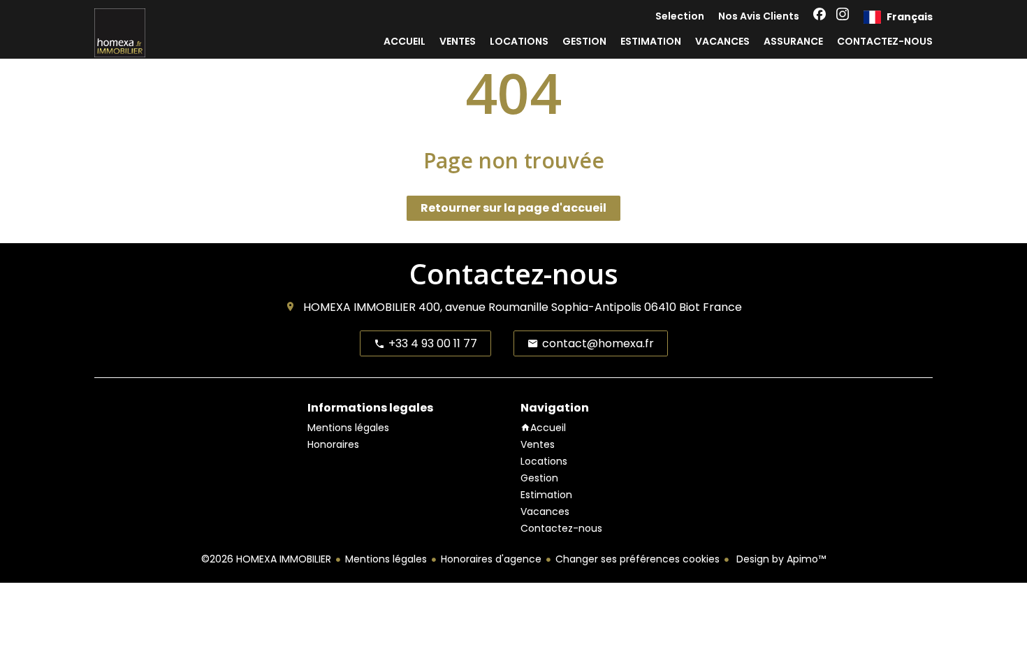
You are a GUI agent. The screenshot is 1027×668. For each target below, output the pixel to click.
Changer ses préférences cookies (637, 559)
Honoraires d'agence (491, 559)
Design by (780, 559)
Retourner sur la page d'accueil (513, 208)
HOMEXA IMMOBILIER (359, 307)
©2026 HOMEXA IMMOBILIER (266, 559)
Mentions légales (386, 559)
